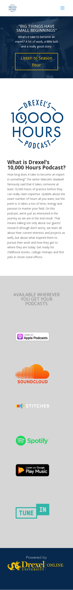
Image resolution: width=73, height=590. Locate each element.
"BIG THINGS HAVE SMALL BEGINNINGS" (36, 28)
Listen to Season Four (36, 61)
